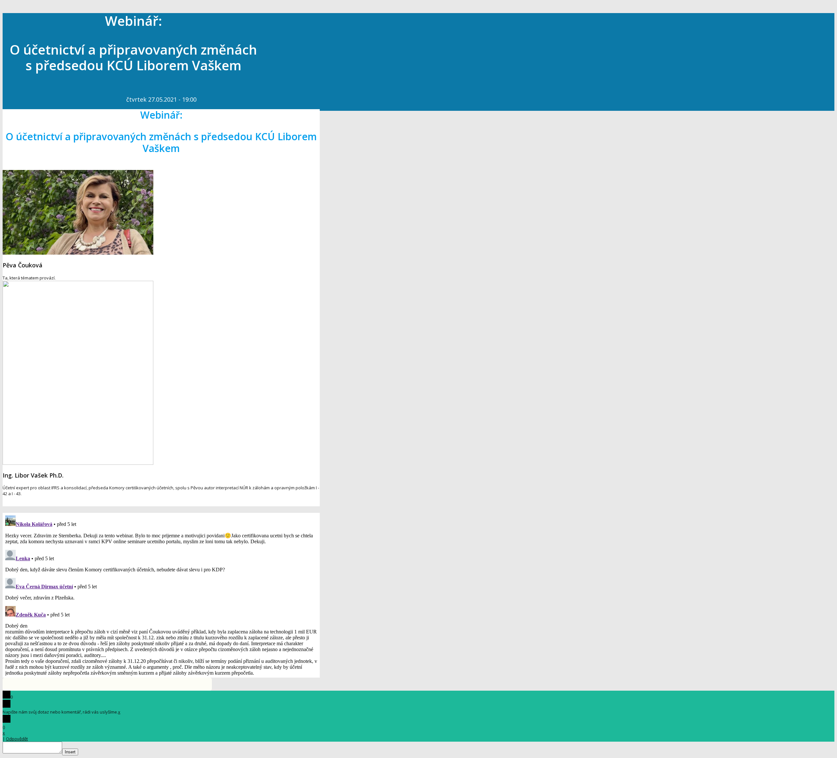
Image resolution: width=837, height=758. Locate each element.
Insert (70, 752)
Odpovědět (17, 739)
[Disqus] (161, 594)
